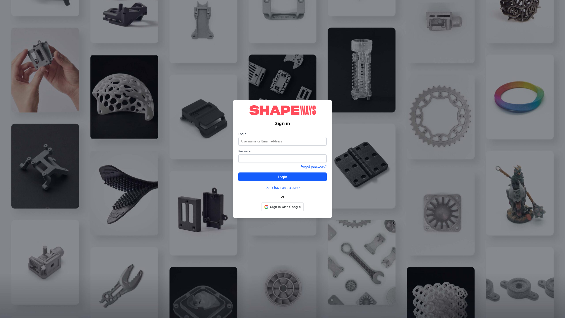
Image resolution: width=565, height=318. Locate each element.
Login (242, 134)
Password (245, 151)
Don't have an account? (283, 188)
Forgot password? (314, 166)
